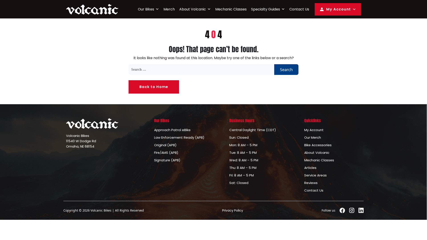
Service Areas (315, 175)
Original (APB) (165, 145)
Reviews (311, 182)
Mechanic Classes (231, 9)
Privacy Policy (232, 210)
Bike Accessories (318, 145)
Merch (169, 9)
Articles (310, 167)
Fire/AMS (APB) (166, 152)
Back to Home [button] (153, 86)
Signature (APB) (167, 160)
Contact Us (299, 9)
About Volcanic (192, 9)
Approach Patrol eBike (172, 130)
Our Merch (312, 137)
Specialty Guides (265, 9)
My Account (338, 9)
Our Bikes (146, 9)
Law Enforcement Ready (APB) (179, 137)
